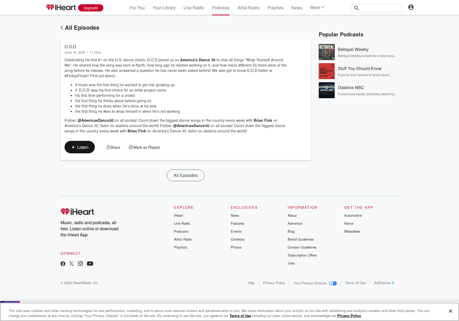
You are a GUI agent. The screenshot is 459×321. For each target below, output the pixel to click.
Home (348, 223)
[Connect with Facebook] (63, 264)
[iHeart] (61, 7)
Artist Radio (248, 8)
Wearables (352, 231)
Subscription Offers (302, 255)
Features (237, 223)
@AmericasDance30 (96, 120)
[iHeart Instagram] (80, 264)
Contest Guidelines (302, 247)
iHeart (178, 215)
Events (236, 231)
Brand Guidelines (301, 239)
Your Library (164, 8)
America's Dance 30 (197, 59)
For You (137, 8)
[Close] (450, 311)
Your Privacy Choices (310, 282)
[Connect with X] (71, 264)
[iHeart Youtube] (90, 264)
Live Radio (194, 8)
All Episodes (82, 27)
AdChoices (382, 282)
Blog (291, 231)
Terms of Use (355, 282)
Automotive (353, 215)
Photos (236, 247)
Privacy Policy (274, 282)
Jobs (291, 263)
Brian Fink (263, 120)
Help (251, 282)
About (292, 215)
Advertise (295, 223)
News (296, 8)
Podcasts (221, 8)
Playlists (275, 8)
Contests (238, 239)
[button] (80, 147)
